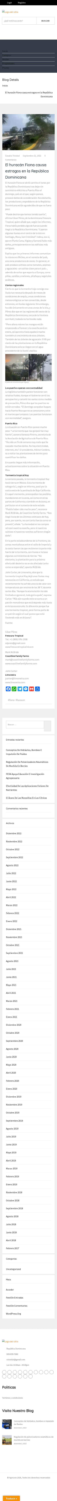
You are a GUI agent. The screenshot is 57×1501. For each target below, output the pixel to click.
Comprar (6, 55)
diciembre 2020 (13, 1024)
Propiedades (8, 63)
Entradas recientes (15, 740)
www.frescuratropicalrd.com (19, 646)
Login (9, 2)
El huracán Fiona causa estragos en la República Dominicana (29, 94)
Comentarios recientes (17, 808)
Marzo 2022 (11, 905)
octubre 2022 (12, 849)
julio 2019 (11, 1136)
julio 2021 (11, 969)
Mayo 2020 (11, 1064)
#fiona (11, 699)
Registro (22, 2)
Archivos (10, 823)
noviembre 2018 (14, 1192)
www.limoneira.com (15, 682)
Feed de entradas (14, 1297)
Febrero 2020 (12, 1080)
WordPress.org (13, 1313)
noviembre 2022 (14, 841)
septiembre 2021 (14, 953)
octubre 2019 (12, 1112)
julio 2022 (11, 873)
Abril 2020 (11, 1072)
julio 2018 (11, 1224)
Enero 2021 (11, 1016)
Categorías (11, 1259)
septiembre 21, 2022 (32, 155)
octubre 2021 (12, 945)
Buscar (46, 20)
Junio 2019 (11, 1144)
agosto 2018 (12, 1216)
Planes (5, 67)
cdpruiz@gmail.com (15, 643)
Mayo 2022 (11, 889)
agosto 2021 (12, 961)
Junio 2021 (11, 976)
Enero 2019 (11, 1184)
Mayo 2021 (11, 984)
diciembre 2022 (13, 833)
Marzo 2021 (11, 1000)
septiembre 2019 (14, 1120)
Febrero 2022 (12, 913)
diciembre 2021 (13, 929)
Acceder (10, 1289)
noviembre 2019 (14, 1104)
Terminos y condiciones (12, 1397)
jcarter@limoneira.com (17, 678)
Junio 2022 (11, 881)
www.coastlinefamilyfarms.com (21, 663)
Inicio (5, 51)
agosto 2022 (12, 865)
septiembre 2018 (14, 1208)
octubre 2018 (12, 1200)
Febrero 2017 (12, 1248)
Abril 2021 (11, 992)
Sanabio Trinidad (12, 155)
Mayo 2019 (11, 1152)
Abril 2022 (11, 897)
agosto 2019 (12, 1128)
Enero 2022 (11, 921)
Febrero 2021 (12, 1008)
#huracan (20, 699)
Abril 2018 (11, 1240)
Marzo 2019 (11, 1168)
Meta (8, 1279)
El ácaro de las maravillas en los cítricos (26, 797)
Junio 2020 (11, 1056)
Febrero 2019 (12, 1176)
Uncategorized (13, 1269)
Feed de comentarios (16, 1305)
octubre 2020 (12, 1032)
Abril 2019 (11, 1160)
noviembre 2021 (14, 937)
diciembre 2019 (13, 1096)
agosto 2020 (12, 1048)
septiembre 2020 (14, 1040)
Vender (29, 31)
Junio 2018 (11, 1232)
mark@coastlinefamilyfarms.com (22, 659)
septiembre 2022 (14, 857)
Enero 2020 (11, 1088)
